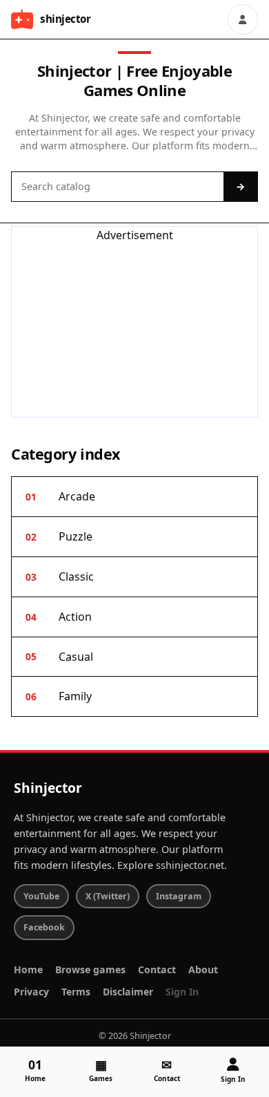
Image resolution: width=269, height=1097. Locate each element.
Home (28, 969)
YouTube (41, 896)
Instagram (178, 896)
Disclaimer (128, 991)
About (203, 969)
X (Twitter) (108, 896)
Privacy (31, 991)
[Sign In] (243, 19)
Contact (157, 969)
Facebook (44, 927)
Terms (75, 991)
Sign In (182, 991)
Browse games (90, 969)
